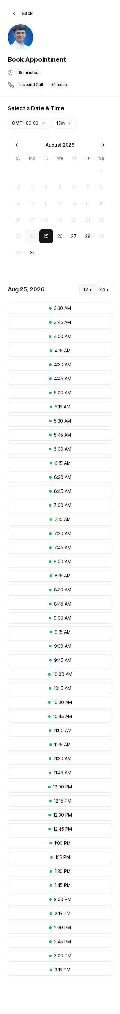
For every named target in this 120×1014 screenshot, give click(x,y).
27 (73, 236)
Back (27, 13)
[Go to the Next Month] (103, 145)
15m (60, 123)
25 (46, 236)
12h (87, 289)
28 (88, 236)
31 (32, 252)
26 (60, 236)
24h (103, 289)
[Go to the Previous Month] (17, 145)
